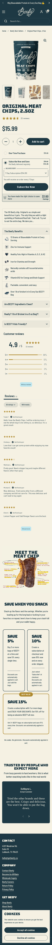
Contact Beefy (8, 870)
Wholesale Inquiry (9, 878)
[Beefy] (26, 12)
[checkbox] (25, 404)
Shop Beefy (7, 902)
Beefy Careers (8, 881)
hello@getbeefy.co (10, 858)
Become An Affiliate (10, 874)
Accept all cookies (26, 930)
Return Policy (7, 885)
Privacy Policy (8, 889)
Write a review (26, 384)
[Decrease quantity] (5, 141)
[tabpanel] (26, 468)
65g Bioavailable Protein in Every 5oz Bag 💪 (26, 3)
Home (4, 31)
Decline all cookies (26, 937)
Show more (26, 529)
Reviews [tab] (11, 396)
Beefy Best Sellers (16, 31)
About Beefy (7, 906)
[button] (47, 12)
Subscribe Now (26, 186)
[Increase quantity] (20, 141)
